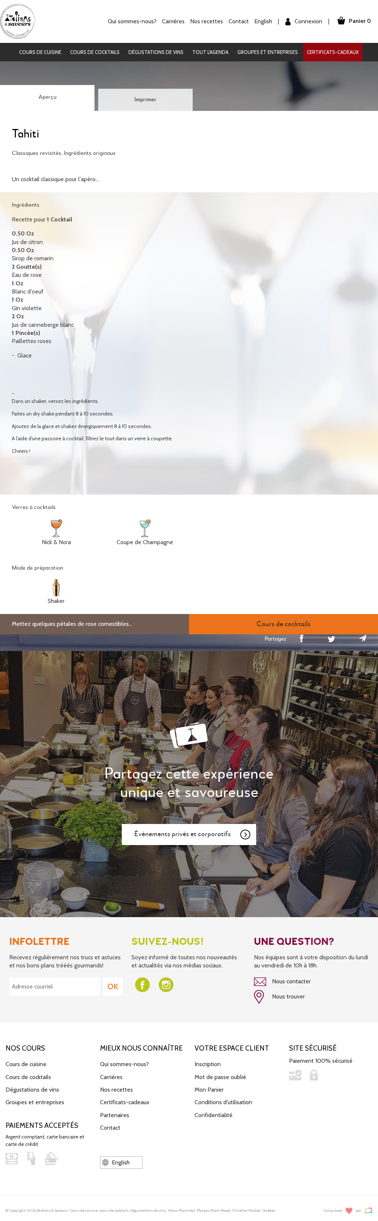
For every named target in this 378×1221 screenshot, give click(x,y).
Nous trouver (288, 996)
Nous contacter (291, 981)
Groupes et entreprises (267, 52)
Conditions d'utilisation (223, 1102)
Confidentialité (214, 1115)
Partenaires (114, 1115)
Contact (238, 21)
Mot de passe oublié (220, 1077)
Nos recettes (116, 1089)
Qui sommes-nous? (124, 1064)
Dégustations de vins (155, 52)
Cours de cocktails (95, 52)
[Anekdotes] (368, 1210)
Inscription (208, 1064)
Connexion (307, 21)
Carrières (173, 21)
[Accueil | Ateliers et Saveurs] (20, 20)
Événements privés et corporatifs (182, 834)
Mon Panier (209, 1089)
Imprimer (145, 100)
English (263, 21)
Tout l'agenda (210, 52)
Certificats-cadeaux (333, 52)
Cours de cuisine (40, 52)
